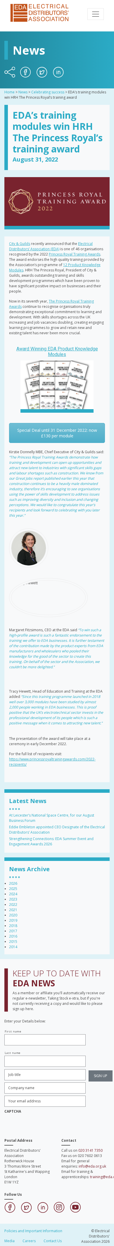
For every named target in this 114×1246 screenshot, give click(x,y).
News (22, 92)
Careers (29, 1240)
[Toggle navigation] (95, 14)
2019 (13, 920)
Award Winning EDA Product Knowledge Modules (57, 351)
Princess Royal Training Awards (74, 254)
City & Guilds (19, 243)
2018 (13, 925)
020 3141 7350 (90, 1150)
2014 (13, 946)
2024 (13, 893)
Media (9, 1240)
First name (13, 1031)
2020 (13, 915)
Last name (12, 1053)
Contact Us (53, 1240)
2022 (13, 904)
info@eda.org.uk (92, 1166)
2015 (13, 941)
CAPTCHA (12, 1111)
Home (9, 92)
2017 (13, 930)
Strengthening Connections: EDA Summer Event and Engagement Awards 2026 (51, 841)
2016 (13, 936)
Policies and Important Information (33, 1230)
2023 (13, 899)
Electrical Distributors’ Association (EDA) (51, 246)
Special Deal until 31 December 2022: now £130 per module (57, 433)
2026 (13, 883)
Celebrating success (47, 92)
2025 (13, 888)
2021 (13, 909)
